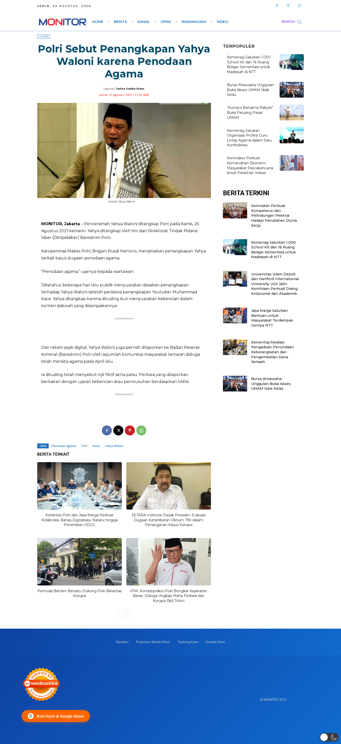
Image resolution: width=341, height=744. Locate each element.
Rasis (96, 446)
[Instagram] (299, 5)
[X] (118, 430)
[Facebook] (277, 5)
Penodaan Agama (64, 446)
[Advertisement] (124, 330)
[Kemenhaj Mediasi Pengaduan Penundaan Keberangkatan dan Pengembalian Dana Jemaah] (235, 347)
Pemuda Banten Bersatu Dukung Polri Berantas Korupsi (79, 593)
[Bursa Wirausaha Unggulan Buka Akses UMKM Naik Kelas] (292, 90)
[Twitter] (288, 5)
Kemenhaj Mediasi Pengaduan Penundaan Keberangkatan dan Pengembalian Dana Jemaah (272, 352)
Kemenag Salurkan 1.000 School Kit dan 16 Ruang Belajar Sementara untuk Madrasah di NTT (249, 64)
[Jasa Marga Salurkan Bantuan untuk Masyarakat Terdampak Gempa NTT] (235, 315)
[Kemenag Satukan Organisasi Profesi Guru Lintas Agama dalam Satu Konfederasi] (292, 135)
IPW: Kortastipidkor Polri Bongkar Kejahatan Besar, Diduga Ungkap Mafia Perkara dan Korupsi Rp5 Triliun (168, 596)
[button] (292, 21)
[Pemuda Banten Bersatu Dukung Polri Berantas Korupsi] (79, 561)
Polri (84, 446)
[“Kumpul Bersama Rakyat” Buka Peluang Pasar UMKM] (292, 112)
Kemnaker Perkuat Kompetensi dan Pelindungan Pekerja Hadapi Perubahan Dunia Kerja (274, 215)
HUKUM (43, 36)
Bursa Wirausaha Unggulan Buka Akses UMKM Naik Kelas (250, 90)
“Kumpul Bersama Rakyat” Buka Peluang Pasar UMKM (250, 112)
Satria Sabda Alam (130, 88)
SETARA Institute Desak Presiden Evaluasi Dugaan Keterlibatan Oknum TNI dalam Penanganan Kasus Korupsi (168, 520)
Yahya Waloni (114, 446)
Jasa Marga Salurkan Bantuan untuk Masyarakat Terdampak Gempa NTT (272, 318)
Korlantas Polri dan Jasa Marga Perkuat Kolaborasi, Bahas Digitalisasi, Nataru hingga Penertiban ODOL (79, 520)
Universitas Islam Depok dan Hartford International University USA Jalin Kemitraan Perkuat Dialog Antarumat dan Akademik (275, 284)
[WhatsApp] (141, 430)
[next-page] (127, 613)
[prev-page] (119, 613)
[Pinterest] (130, 430)
